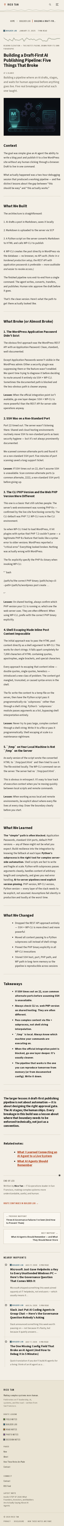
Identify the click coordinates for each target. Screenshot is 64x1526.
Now (5, 1451)
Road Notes (11, 1429)
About (6, 1456)
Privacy (7, 1521)
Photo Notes (12, 1434)
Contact (7, 1466)
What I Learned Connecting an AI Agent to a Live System (37, 1154)
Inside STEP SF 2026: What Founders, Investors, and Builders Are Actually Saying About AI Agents (19, 1501)
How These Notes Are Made (14, 1461)
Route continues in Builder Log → (21, 1203)
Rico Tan (9, 1389)
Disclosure (19, 1521)
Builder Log (25, 21)
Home (12, 21)
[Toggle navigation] (57, 4)
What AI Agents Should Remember (32, 1163)
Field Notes (11, 1419)
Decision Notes (13, 1439)
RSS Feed (7, 1486)
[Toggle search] (50, 4)
